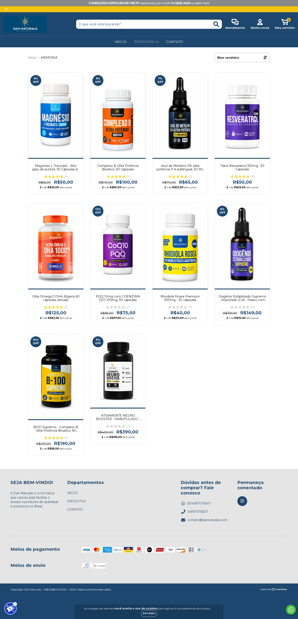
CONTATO (174, 42)
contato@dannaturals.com (207, 520)
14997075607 (197, 512)
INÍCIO (121, 42)
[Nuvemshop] (274, 590)
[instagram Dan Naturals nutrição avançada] (6, 9)
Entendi (149, 613)
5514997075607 (199, 503)
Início (32, 58)
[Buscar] (216, 24)
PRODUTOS (145, 42)
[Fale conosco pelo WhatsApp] (291, 610)
